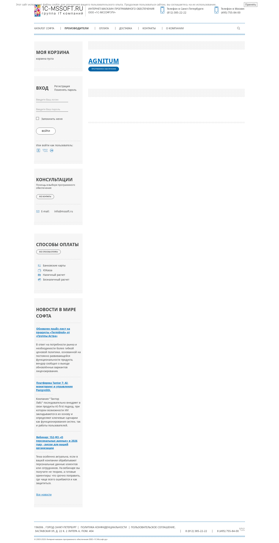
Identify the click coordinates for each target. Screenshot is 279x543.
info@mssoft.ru (63, 211)
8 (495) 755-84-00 (228, 531)
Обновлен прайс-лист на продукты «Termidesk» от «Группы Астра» (53, 332)
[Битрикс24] (51, 150)
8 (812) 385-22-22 (196, 531)
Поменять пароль (65, 89)
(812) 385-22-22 (176, 12)
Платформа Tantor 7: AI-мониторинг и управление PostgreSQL (54, 386)
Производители (77, 28)
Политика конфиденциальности (104, 527)
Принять (250, 4)
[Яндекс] (38, 150)
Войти (46, 131)
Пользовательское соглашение (153, 527)
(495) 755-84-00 (230, 12)
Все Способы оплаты (48, 252)
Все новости (44, 494)
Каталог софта (44, 28)
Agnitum (103, 61)
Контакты (149, 28)
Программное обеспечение (103, 69)
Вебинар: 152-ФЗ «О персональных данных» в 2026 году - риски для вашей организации (56, 443)
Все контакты (45, 197)
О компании (175, 28)
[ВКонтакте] (45, 150)
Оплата (104, 28)
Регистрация (62, 86)
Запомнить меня (51, 118)
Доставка (125, 28)
